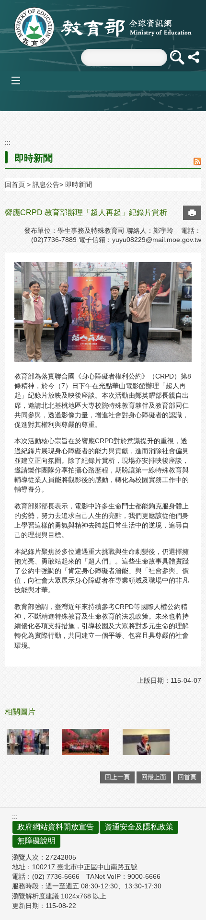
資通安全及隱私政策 (138, 827)
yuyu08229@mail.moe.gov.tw (156, 239)
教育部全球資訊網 (103, 27)
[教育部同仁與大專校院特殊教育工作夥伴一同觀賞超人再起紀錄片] (85, 742)
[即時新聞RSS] (197, 162)
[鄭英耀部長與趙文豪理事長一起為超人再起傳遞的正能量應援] (28, 742)
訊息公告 (46, 184)
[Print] (192, 213)
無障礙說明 (36, 841)
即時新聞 (78, 184)
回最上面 (153, 777)
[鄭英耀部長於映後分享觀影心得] (146, 742)
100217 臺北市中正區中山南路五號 (84, 867)
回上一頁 (117, 777)
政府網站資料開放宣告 (55, 827)
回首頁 (15, 184)
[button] (176, 57)
